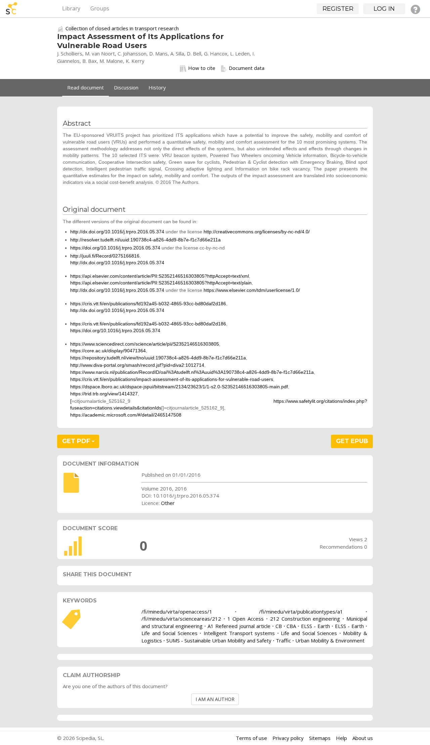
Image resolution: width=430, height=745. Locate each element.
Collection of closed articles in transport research (122, 28)
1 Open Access (245, 618)
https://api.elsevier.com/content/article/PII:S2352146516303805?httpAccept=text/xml (159, 276)
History (157, 87)
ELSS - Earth (315, 626)
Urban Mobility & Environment (329, 640)
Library (71, 8)
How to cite (201, 68)
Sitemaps (320, 738)
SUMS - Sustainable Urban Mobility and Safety (218, 640)
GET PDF (77, 441)
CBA (291, 626)
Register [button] (337, 8)
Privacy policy (288, 738)
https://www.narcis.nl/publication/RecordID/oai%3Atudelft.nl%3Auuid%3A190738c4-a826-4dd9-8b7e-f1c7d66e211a (192, 372)
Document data (246, 68)
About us (362, 738)
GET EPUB (352, 441)
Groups (99, 8)
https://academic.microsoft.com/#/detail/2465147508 (125, 415)
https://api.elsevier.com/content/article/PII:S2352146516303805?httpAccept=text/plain (161, 282)
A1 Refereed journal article (239, 626)
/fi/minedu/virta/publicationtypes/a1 (301, 611)
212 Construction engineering (305, 618)
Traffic (283, 640)
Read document (85, 87)
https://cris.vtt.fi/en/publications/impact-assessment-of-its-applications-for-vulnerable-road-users (171, 379)
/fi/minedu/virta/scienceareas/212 (181, 618)
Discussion (126, 87)
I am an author (215, 699)
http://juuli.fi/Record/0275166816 (104, 256)
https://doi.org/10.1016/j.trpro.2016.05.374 (115, 247)
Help (341, 738)
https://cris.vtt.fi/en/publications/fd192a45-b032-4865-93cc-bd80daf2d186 (148, 303)
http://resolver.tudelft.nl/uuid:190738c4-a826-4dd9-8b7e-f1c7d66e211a (145, 239)
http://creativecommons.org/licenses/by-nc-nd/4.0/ (257, 231)
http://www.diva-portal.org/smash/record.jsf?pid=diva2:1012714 (137, 365)
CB (278, 626)
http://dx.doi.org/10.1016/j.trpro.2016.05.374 (117, 231)
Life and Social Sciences (169, 633)
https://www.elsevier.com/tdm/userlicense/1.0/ (252, 290)
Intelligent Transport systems (239, 633)
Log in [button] (384, 8)
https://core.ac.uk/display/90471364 (108, 350)
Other (168, 503)
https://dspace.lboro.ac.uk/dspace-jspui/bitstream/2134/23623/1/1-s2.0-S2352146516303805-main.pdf (179, 386)
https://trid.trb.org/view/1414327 (104, 393)
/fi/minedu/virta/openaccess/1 (176, 611)
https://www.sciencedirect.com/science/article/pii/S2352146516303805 (144, 344)
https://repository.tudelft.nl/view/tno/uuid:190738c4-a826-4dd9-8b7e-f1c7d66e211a (158, 357)
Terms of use (251, 738)
